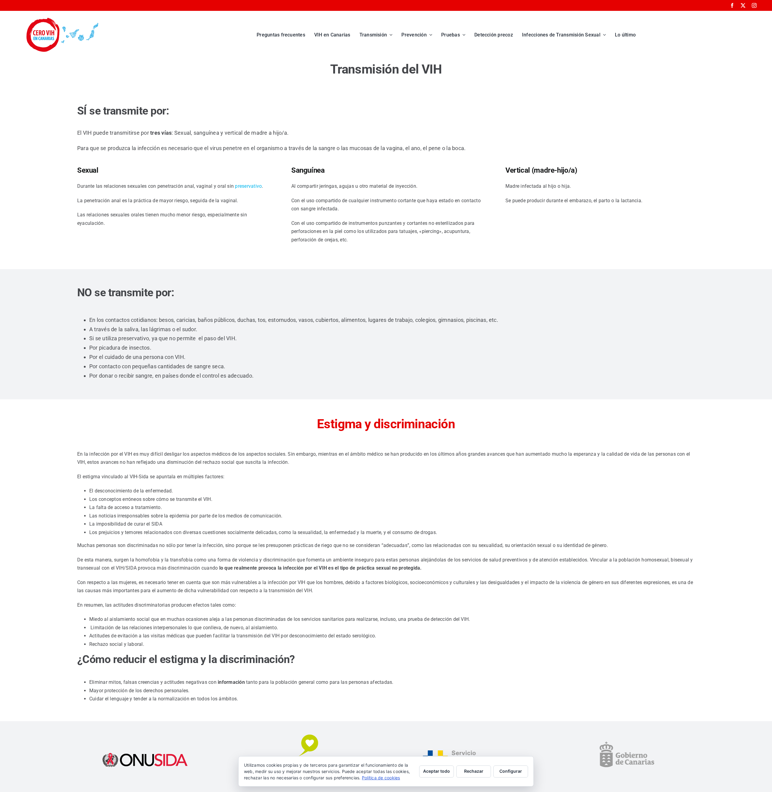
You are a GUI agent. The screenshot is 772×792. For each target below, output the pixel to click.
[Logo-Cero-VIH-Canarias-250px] (62, 19)
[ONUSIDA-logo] (145, 753)
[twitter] (743, 5)
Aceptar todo (436, 771)
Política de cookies (381, 777)
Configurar (510, 771)
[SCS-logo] (466, 751)
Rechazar (473, 771)
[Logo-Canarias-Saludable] (306, 735)
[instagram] (754, 5)
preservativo (248, 186)
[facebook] (732, 5)
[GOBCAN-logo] (627, 743)
